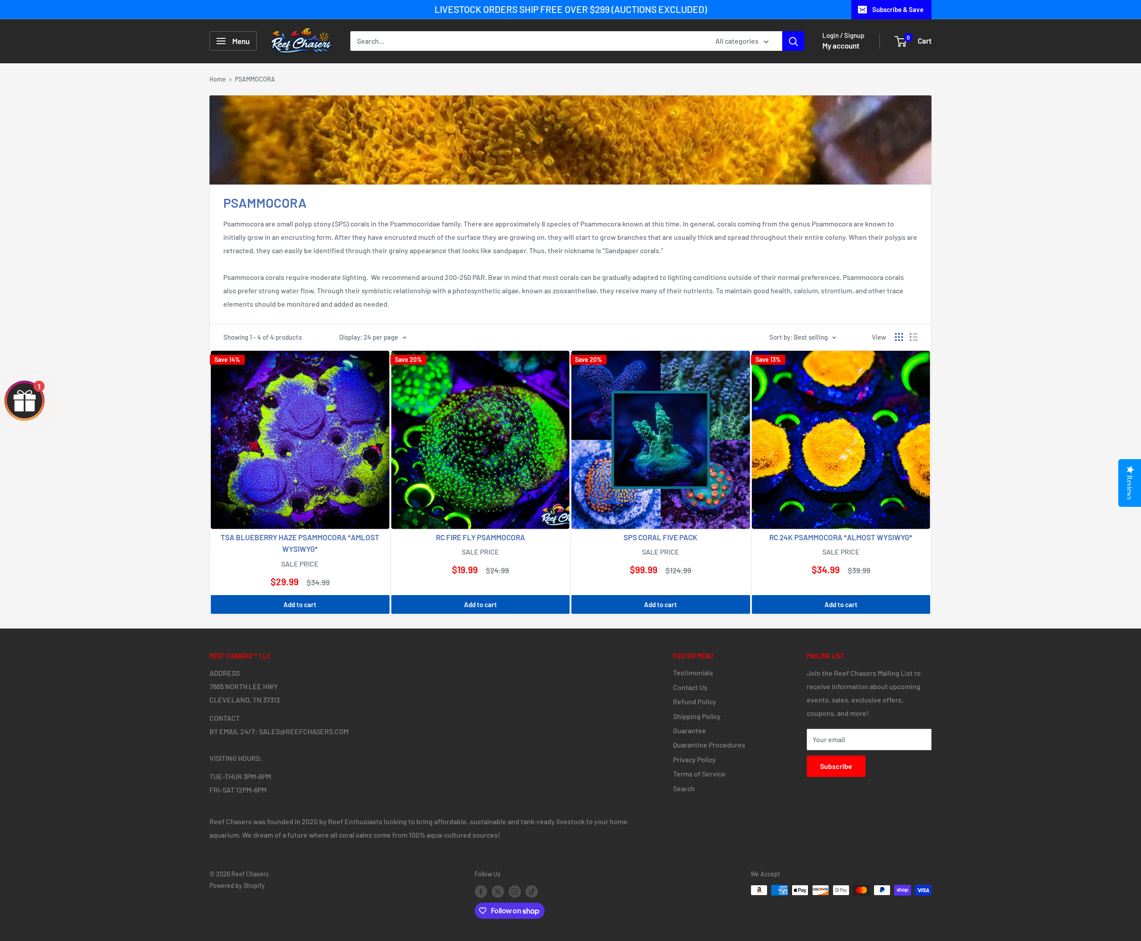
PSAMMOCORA (255, 79)
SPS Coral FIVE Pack (661, 537)
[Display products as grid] (899, 337)
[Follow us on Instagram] (515, 891)
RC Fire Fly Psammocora (480, 537)
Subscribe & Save (897, 9)
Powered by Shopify (237, 885)
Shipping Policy (697, 716)
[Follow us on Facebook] (481, 891)
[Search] (793, 41)
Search (684, 788)
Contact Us (690, 687)
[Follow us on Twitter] (498, 891)
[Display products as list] (914, 337)
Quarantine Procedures (709, 744)
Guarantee (689, 730)
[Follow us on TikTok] (531, 891)
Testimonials (693, 672)
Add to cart (299, 604)
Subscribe (836, 766)
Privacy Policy (694, 759)
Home (217, 79)
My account (840, 45)
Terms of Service (699, 773)
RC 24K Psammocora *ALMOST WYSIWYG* (840, 537)
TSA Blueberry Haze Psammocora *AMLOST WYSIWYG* (300, 543)
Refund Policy (694, 701)
